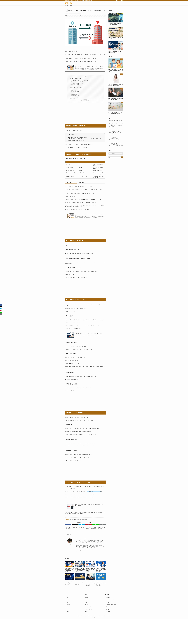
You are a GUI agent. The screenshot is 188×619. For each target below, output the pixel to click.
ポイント (87, 611)
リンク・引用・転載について (111, 604)
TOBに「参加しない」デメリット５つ (116, 132)
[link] (77, 550)
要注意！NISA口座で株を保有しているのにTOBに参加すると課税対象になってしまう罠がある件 (89, 505)
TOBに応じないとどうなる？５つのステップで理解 (79, 80)
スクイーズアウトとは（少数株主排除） (78, 81)
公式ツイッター (108, 602)
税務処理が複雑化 (74, 94)
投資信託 (68, 604)
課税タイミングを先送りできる (76, 84)
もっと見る (85, 100)
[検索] (122, 0)
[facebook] (116, 0)
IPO (67, 609)
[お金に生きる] (69, 3)
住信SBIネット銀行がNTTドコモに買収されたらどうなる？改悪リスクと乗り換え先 (89, 67)
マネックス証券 (79, 519)
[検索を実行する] (122, 157)
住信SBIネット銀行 (84, 519)
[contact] (121, 0)
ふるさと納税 (88, 606)
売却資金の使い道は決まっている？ (116, 143)
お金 (87, 597)
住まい (87, 604)
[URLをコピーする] (102, 524)
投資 (67, 597)
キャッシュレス (89, 609)
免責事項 (107, 609)
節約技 (87, 602)
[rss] (120, 0)
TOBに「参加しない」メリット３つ (76, 83)
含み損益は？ (74, 98)
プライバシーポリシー (110, 606)
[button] (68, 524)
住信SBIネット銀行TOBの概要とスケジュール (78, 78)
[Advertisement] (85, 113)
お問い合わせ (108, 611)
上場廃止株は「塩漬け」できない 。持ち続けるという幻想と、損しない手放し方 (89, 333)
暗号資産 (68, 611)
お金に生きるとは (109, 597)
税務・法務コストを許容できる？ (116, 144)
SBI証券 (75, 519)
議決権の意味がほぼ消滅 (75, 95)
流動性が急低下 (74, 90)
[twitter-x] (117, 0)
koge (70, 544)
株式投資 (67, 519)
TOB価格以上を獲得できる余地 (77, 87)
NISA (67, 602)
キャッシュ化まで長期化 (75, 91)
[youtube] (119, 0)
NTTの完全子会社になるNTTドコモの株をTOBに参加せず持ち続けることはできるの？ (89, 215)
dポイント (71, 519)
